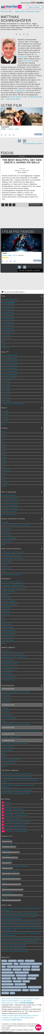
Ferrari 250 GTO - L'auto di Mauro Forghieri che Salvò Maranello (20, 730)
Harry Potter (17, 981)
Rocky (12, 993)
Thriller (9, 129)
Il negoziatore (5, 855)
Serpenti (4, 756)
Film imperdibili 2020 (7, 325)
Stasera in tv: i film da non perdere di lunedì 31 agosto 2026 (19, 913)
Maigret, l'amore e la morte (9, 663)
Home (4, 998)
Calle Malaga (5, 611)
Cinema (9, 998)
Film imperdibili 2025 (7, 309)
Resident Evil (5, 595)
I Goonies (4, 887)
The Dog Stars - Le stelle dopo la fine (12, 552)
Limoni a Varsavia (6, 561)
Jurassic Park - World (21, 972)
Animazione (5, 421)
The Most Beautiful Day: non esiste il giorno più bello (22, 161)
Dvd (10, 1001)
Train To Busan (5, 528)
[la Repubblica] (39, 2)
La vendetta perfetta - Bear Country (12, 558)
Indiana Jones (22, 978)
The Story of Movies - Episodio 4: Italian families (15, 793)
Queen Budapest (6, 608)
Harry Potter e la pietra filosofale (11, 574)
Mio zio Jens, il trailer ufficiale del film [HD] (14, 951)
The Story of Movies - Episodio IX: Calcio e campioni (17, 773)
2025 (11, 299)
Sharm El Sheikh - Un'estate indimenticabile (14, 866)
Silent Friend (5, 531)
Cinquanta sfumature (8, 975)
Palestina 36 (5, 614)
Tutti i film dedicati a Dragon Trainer (30, 964)
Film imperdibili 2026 (7, 306)
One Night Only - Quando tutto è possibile (17, 822)
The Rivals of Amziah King (9, 667)
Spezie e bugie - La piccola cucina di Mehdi (14, 743)
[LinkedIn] (24, 34)
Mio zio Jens (5, 650)
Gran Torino (5, 898)
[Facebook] (16, 34)
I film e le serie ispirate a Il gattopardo (18, 966)
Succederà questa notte (8, 633)
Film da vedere (5, 335)
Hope (3, 620)
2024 (15, 299)
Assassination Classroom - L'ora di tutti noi (14, 657)
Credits (4, 1015)
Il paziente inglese (7, 893)
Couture (3, 571)
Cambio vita (5, 850)
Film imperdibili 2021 (7, 322)
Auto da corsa (6, 978)
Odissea (7, 805)
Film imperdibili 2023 (7, 315)
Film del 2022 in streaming (9, 508)
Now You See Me (7, 964)
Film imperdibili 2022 (7, 319)
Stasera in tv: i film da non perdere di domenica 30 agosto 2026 (20, 925)
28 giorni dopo (29, 961)
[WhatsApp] (28, 34)
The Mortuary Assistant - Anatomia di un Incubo (15, 724)
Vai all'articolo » (36, 205)
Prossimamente (7, 1003)
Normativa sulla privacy (23, 1015)
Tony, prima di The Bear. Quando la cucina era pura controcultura (21, 938)
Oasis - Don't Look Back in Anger (11, 760)
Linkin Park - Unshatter (8, 601)
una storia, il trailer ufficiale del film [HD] (13, 944)
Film (23, 998)
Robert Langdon (6, 981)
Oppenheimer (17, 969)
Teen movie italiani (7, 984)
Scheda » (38, 134)
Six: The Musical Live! (8, 670)
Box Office (27, 1001)
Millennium (26, 981)
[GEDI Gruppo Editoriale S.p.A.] (33, 2)
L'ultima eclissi (5, 839)
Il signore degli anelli (34, 987)
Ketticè (3, 544)
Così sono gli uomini (7, 660)
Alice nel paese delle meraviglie (11, 990)
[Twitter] (20, 34)
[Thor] (21, 243)
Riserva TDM (18, 1018)
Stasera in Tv (17, 1001)
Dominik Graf (27, 61)
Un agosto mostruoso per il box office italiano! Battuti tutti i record (21, 921)
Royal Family (35, 969)
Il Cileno (4, 565)
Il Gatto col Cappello (7, 627)
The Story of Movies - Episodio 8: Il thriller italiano (16, 777)
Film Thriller (5, 414)
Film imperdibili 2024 (7, 312)
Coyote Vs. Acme (6, 541)
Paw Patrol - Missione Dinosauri (11, 737)
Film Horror (4, 417)
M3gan (16, 964)
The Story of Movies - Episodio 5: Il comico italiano (16, 790)
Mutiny (3, 753)
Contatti (10, 1015)
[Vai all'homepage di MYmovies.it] (11, 8)
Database (17, 998)
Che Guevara (34, 990)
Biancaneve (35, 966)
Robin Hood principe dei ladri (10, 877)
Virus (14, 978)
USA (10, 255)
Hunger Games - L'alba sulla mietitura (12, 585)
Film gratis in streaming (8, 495)
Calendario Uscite (32, 998)
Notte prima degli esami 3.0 (9, 871)
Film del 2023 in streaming (9, 505)
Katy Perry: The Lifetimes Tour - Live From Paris (15, 525)
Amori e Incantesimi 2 (8, 747)
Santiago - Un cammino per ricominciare (13, 588)
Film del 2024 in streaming (9, 501)
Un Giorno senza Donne (8, 676)
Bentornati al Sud (6, 624)
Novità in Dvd (5, 348)
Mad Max (25, 990)
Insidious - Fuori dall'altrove (13, 818)
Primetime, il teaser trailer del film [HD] (13, 948)
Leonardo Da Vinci (7, 972)
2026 (16, 129)
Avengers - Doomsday (8, 591)
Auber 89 (4, 766)
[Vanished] (21, 116)
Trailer (16, 1003)
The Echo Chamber (7, 750)
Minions (3, 882)
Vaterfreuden (20, 90)
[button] (38, 1027)
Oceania (7, 802)
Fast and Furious (20, 984)
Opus (3, 966)
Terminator (5, 993)
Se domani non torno (7, 637)
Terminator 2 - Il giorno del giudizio (16, 831)
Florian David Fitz (16, 97)
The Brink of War (6, 673)
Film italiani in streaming (8, 511)
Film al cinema (5, 338)
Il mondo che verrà (7, 845)
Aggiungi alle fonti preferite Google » (28, 11)
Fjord (3, 617)
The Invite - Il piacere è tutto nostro (11, 582)
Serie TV (5, 1001)
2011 (14, 255)
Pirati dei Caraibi (21, 975)
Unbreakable (32, 978)
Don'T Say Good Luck (8, 680)
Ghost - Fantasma (6, 861)
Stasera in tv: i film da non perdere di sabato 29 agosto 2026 (19, 941)
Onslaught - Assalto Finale (9, 604)
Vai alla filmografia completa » (33, 143)
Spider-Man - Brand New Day (14, 809)
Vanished (5, 127)
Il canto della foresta (7, 640)
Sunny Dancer (5, 701)
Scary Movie (12, 961)
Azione (4, 255)
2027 (3, 299)
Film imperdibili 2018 (7, 331)
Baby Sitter (26, 969)
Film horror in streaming (8, 514)
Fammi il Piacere (6, 535)
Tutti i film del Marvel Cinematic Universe (14, 987)
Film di (3, 341)
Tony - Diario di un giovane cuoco (11, 555)
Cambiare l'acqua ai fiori (8, 630)
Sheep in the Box (6, 568)
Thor (4, 253)
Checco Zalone (6, 969)
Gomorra (20, 961)
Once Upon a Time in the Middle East (12, 654)
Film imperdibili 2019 (7, 328)
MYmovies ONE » (7, 11)
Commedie (4, 411)
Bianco (3, 643)
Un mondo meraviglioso (8, 538)
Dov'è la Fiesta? (6, 598)
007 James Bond (33, 975)
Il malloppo (4, 522)
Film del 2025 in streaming (9, 498)
